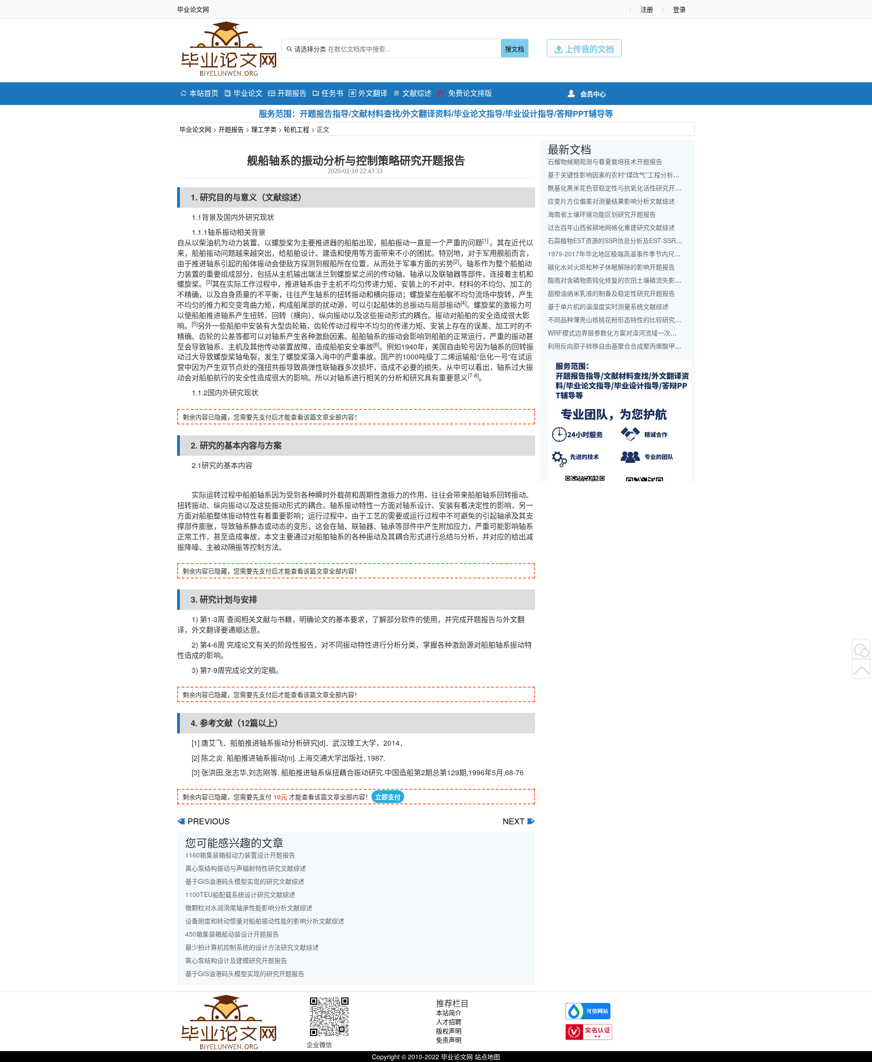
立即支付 (388, 796)
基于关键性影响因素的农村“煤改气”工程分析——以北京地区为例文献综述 (652, 174)
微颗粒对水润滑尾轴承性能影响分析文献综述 (248, 907)
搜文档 (514, 48)
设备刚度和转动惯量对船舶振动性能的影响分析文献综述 (264, 920)
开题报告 (287, 93)
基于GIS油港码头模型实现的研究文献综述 (244, 881)
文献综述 (412, 93)
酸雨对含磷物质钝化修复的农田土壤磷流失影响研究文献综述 (633, 279)
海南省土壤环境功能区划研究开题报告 (602, 214)
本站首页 (199, 93)
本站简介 (448, 1012)
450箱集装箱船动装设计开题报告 (232, 933)
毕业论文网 (195, 129)
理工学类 (264, 129)
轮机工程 (296, 129)
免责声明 (448, 1039)
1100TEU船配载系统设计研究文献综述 (240, 894)
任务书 (327, 93)
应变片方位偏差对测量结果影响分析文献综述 (611, 200)
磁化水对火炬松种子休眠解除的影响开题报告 (611, 266)
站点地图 (487, 1056)
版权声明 (448, 1030)
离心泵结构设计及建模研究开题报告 (236, 960)
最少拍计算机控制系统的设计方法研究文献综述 (252, 947)
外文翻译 (368, 93)
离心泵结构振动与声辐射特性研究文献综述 (245, 868)
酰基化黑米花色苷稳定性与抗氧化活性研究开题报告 (621, 187)
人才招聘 (448, 1021)
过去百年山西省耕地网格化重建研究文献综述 (611, 227)
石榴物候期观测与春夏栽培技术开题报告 (605, 161)
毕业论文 (243, 93)
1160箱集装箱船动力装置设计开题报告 (240, 854)
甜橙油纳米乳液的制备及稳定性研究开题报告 (611, 293)
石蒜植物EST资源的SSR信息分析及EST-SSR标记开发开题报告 (637, 240)
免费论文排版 (464, 93)
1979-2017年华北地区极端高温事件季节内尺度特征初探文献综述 (640, 253)
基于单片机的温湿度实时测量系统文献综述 (608, 306)
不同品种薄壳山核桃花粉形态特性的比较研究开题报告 (624, 319)
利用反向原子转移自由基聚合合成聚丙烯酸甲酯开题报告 (627, 345)
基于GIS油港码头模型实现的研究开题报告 (244, 973)
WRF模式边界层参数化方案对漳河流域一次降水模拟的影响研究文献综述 (650, 332)
